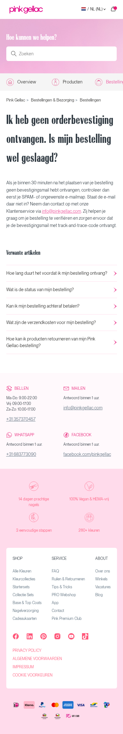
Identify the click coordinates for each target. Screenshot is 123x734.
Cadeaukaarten (25, 618)
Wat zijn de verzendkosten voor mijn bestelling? (51, 322)
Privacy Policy (27, 650)
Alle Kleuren (22, 571)
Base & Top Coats (27, 603)
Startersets (21, 587)
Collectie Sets (23, 595)
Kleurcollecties (24, 579)
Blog (99, 595)
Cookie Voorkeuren (32, 675)
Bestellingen (90, 100)
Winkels (101, 579)
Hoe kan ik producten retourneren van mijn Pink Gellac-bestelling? (50, 342)
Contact (58, 611)
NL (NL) (94, 9)
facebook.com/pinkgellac (87, 454)
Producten (72, 81)
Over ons (102, 571)
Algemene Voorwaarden (37, 659)
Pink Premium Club (67, 618)
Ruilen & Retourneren (68, 579)
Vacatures (103, 587)
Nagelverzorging (26, 611)
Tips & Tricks (62, 587)
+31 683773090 (21, 454)
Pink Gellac (15, 100)
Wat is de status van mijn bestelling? (40, 289)
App (55, 603)
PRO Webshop (64, 595)
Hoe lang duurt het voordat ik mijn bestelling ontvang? (56, 273)
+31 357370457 (21, 419)
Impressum (23, 667)
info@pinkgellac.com (61, 211)
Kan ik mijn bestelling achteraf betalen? (42, 306)
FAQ (55, 571)
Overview (26, 81)
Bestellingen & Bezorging (52, 100)
